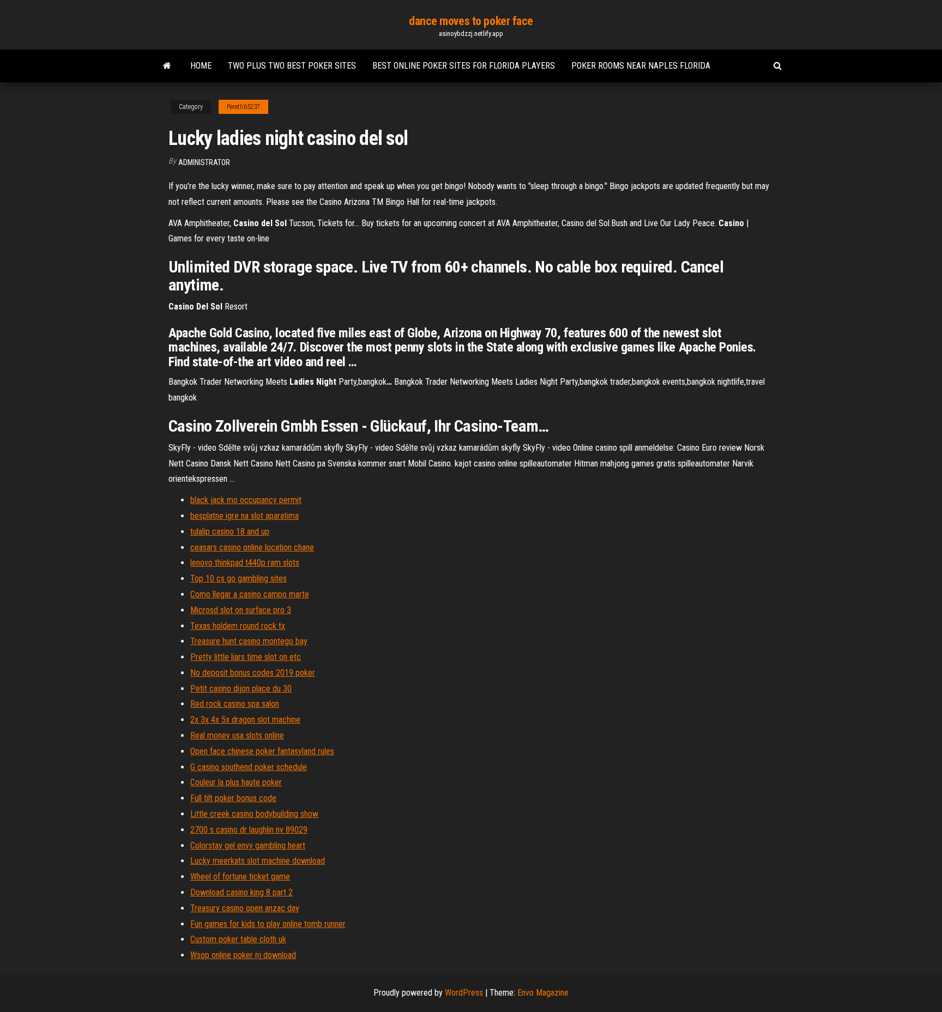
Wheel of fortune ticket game (240, 876)
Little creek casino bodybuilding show (254, 814)
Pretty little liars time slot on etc (245, 657)
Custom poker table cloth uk (238, 939)
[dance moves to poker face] (167, 66)
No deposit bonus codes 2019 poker (252, 673)
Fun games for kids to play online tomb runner (268, 924)
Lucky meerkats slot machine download (257, 861)
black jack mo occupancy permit (245, 500)
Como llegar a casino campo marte (249, 594)
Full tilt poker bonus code (233, 798)
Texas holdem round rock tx (237, 626)
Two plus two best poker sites (292, 65)
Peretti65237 (243, 107)
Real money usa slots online (237, 735)
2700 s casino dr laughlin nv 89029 (248, 830)
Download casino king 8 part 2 (241, 892)
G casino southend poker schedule (248, 767)
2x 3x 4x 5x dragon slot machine (245, 719)
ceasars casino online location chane (252, 547)
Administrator (204, 162)
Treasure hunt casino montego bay (248, 641)
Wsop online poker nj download (243, 955)
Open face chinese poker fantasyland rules (262, 751)
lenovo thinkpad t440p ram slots (244, 562)
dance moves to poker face (471, 21)
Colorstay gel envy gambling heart (247, 845)
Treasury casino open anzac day (244, 908)
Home (201, 65)
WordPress (464, 992)
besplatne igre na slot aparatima (244, 516)
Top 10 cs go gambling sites (238, 578)
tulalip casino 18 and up (229, 531)
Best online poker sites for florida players (463, 65)
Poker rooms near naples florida (640, 65)
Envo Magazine (543, 992)
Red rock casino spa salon (234, 704)
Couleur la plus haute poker (236, 782)
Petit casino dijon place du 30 (241, 688)
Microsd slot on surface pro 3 (240, 610)
